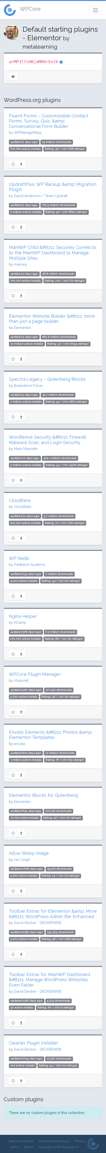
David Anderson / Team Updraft (40, 196)
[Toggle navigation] (95, 10)
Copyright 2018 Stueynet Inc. (59, 1147)
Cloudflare (20, 500)
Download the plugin (54, 1141)
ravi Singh (22, 859)
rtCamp (20, 622)
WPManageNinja (27, 132)
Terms (28, 1147)
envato (19, 744)
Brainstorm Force (28, 385)
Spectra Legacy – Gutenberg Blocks (47, 379)
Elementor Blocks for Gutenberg (43, 795)
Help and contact (21, 1141)
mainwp (20, 264)
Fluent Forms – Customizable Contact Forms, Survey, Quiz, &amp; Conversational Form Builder (48, 121)
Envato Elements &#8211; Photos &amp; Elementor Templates (50, 735)
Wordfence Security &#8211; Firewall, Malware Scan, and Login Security (48, 439)
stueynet (21, 680)
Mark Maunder (26, 449)
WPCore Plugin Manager (35, 674)
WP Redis (19, 558)
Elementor (22, 328)
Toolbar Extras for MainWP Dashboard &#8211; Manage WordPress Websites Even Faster (49, 980)
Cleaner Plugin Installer (33, 1042)
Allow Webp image (29, 853)
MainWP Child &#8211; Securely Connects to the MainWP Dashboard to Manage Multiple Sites (52, 252)
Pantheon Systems (29, 564)
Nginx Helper (23, 616)
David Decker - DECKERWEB (37, 923)
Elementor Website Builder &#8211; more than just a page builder (52, 318)
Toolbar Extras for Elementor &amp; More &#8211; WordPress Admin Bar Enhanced (53, 914)
